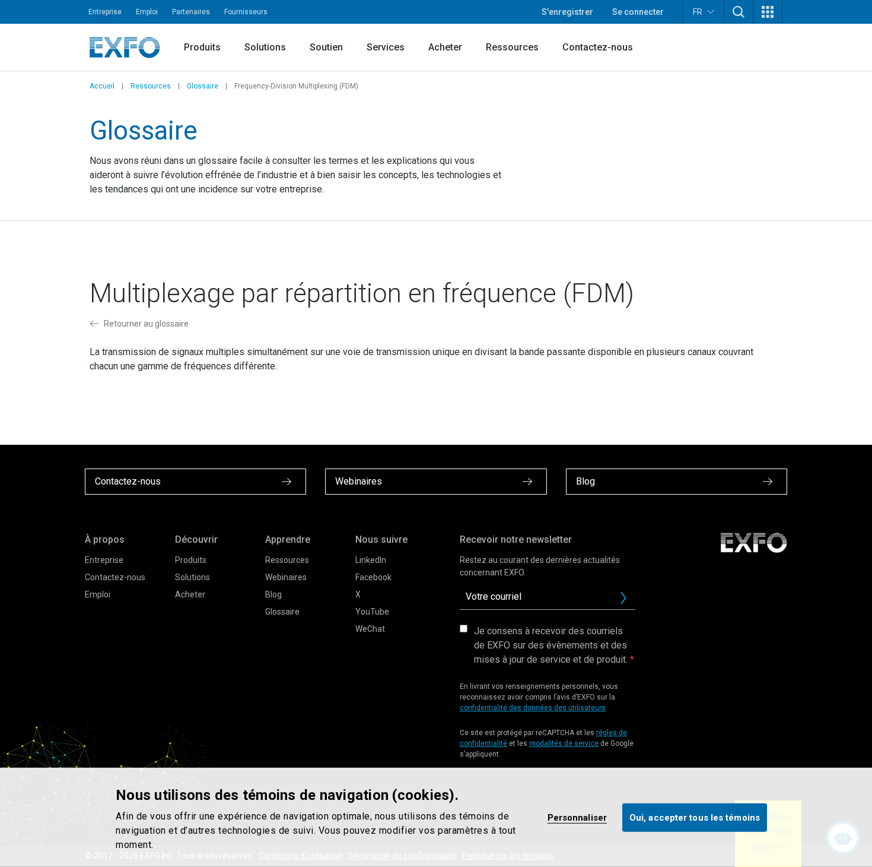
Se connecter (638, 12)
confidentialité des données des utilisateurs (533, 708)
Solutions (265, 47)
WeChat (370, 629)
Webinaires (286, 577)
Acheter (445, 47)
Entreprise (105, 12)
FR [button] (697, 12)
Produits (202, 47)
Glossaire (202, 86)
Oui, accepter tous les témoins (694, 817)
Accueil (102, 86)
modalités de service (564, 743)
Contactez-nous (597, 47)
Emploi (147, 12)
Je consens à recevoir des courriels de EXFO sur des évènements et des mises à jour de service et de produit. (551, 645)
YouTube (372, 611)
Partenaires (191, 12)
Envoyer (623, 598)
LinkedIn (370, 560)
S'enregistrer (567, 12)
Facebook (373, 577)
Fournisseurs (246, 12)
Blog (273, 594)
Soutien (326, 47)
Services (386, 47)
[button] (738, 12)
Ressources (512, 47)
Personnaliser (577, 817)
